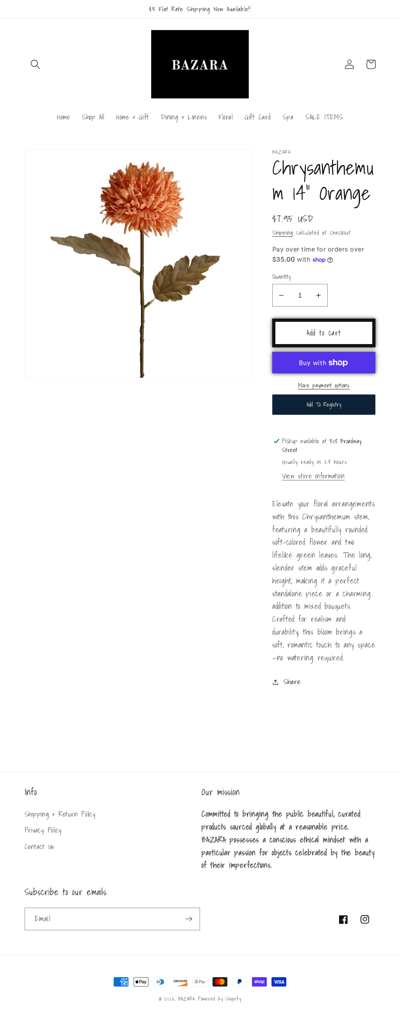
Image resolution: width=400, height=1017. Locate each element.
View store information (313, 476)
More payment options (324, 385)
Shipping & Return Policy (60, 814)
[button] (35, 64)
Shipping (282, 232)
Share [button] (292, 682)
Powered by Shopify (219, 999)
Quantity (281, 276)
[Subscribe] (189, 919)
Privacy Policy (43, 830)
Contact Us (40, 846)
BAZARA (186, 999)
